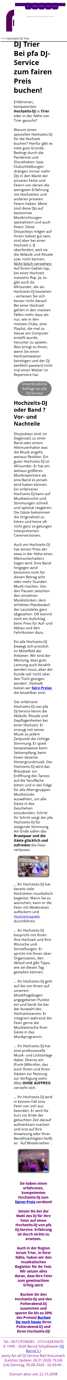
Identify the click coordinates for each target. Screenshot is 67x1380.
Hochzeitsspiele (27, 916)
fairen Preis (25, 1201)
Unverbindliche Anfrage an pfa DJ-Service (34, 388)
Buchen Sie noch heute (33, 1320)
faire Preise (42, 687)
